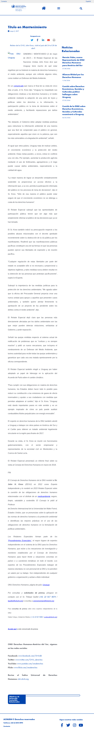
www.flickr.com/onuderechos (25, 667)
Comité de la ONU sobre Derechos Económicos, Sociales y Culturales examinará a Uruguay (73, 110)
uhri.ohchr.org (23, 679)
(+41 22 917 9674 (47, 597)
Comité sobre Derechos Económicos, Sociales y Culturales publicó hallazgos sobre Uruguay (73, 91)
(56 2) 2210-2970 (17, 723)
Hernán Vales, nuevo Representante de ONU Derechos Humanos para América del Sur (73, 61)
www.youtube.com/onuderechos (30, 663)
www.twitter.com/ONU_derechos (28, 659)
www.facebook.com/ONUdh (30, 655)
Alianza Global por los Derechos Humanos (73, 75)
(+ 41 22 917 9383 (37, 617)
